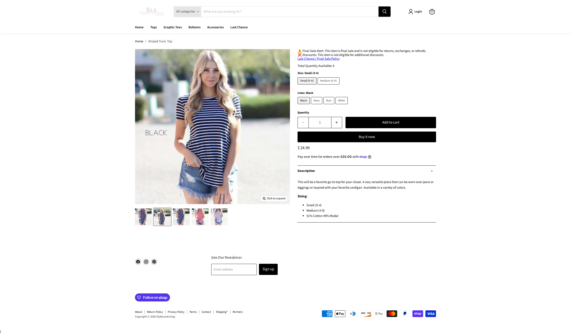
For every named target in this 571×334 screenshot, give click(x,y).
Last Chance (239, 27)
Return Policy (155, 312)
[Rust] (329, 105)
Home (139, 27)
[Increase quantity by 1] (336, 122)
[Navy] (317, 105)
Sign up (268, 269)
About (138, 312)
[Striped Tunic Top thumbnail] (143, 217)
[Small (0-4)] (308, 85)
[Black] (304, 105)
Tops (153, 27)
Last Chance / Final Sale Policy (319, 58)
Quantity (303, 112)
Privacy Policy (176, 312)
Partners (238, 312)
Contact (206, 312)
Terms (193, 312)
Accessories (215, 27)
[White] (342, 105)
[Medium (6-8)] (329, 85)
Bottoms (194, 27)
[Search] (385, 11)
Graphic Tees (172, 27)
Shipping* (222, 312)
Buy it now (367, 137)
